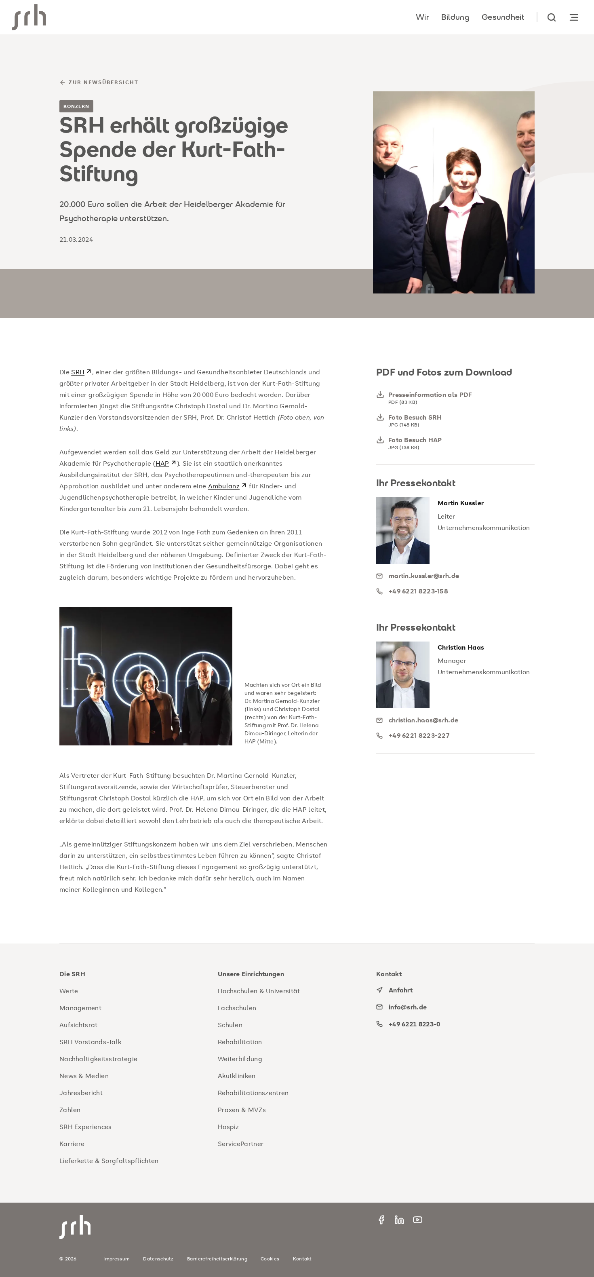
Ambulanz (224, 485)
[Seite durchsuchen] (551, 17)
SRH (77, 371)
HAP (162, 463)
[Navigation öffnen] (574, 17)
